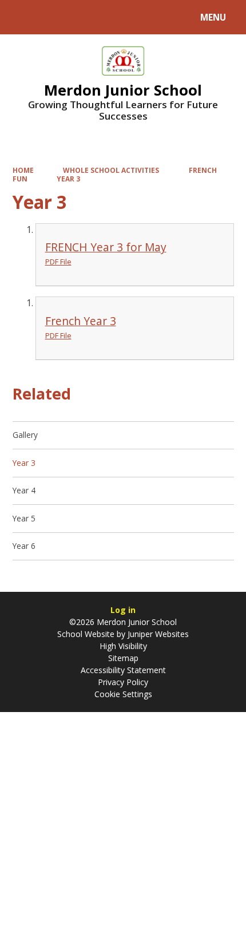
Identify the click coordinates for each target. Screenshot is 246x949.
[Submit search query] (143, 15)
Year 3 (68, 178)
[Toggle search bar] (22, 17)
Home (23, 170)
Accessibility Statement (123, 670)
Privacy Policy (123, 682)
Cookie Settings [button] (123, 694)
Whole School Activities (111, 170)
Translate (98, 19)
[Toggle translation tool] (51, 17)
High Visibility (123, 645)
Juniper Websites (157, 633)
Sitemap (123, 658)
